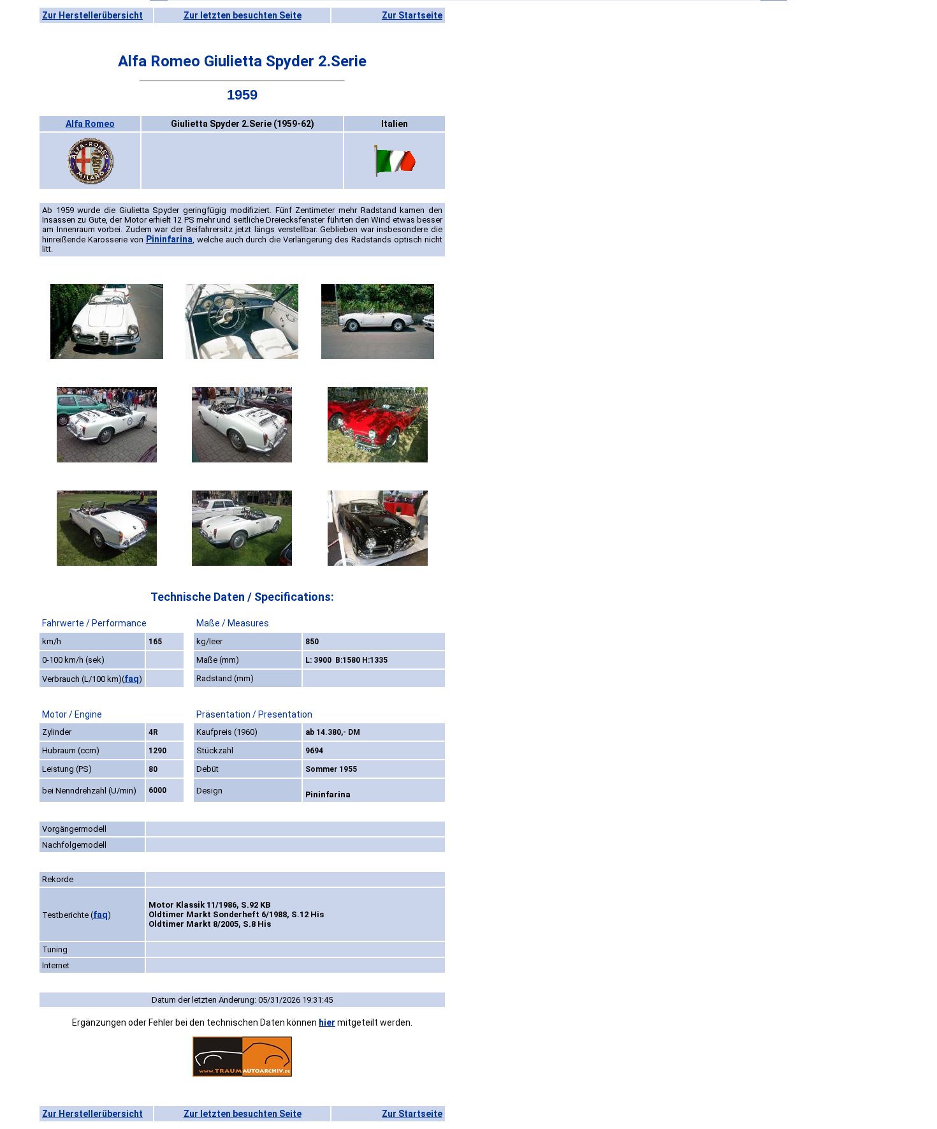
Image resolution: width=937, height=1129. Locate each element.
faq (131, 679)
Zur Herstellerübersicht (92, 15)
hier (327, 1022)
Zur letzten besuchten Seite (242, 15)
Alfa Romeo (90, 124)
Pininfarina (169, 239)
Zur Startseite (412, 15)
